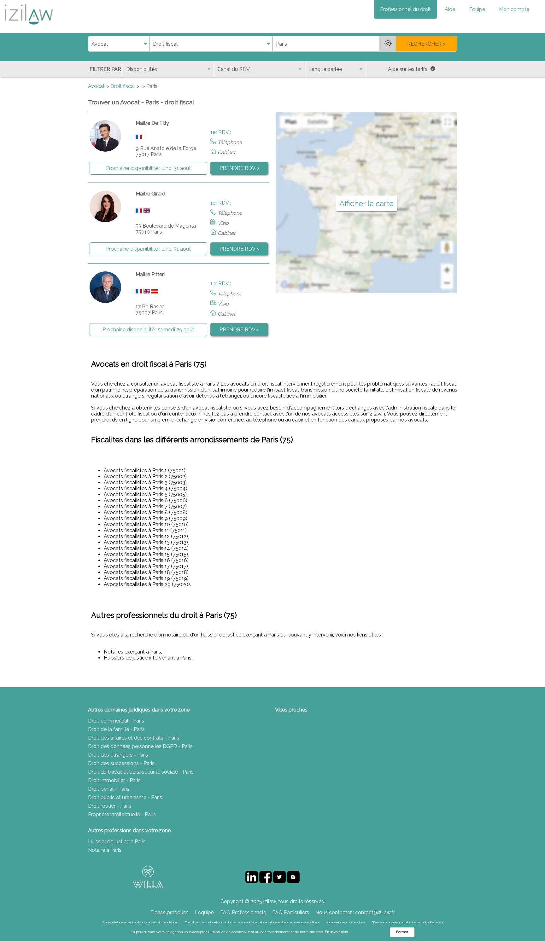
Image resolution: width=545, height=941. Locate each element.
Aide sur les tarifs (407, 69)
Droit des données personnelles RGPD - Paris (140, 746)
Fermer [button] (402, 932)
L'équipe (204, 912)
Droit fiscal (122, 86)
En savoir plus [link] (336, 932)
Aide (450, 9)
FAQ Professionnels (243, 912)
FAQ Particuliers (290, 912)
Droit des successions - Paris (121, 763)
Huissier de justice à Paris (117, 842)
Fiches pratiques (169, 912)
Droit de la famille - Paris (116, 729)
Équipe (477, 9)
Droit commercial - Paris (116, 721)
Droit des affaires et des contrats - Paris (133, 738)
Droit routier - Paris (109, 806)
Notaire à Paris (104, 850)
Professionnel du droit (405, 9)
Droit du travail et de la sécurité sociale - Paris (141, 772)
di (90, 44)
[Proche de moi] (388, 44)
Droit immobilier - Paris (114, 780)
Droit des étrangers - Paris (118, 755)
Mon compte (514, 9)
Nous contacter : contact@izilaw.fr (355, 912)
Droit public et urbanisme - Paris (125, 797)
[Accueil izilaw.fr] (28, 27)
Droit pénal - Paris (108, 789)
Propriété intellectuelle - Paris (122, 814)
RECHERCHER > (426, 44)
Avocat (96, 86)
